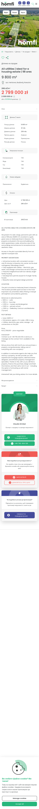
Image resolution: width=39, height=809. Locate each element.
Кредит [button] (4, 386)
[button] (24, 3)
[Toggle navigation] (36, 4)
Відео (6, 12)
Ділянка (17, 52)
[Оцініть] (28, 2)
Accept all (20, 804)
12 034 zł (8, 99)
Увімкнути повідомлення (21, 515)
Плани (14, 12)
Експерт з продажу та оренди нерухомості (19, 427)
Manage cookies (19, 798)
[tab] (20, 109)
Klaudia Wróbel (19, 424)
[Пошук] (19, 2)
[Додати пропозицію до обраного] (3, 58)
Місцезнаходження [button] (8, 381)
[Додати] (24, 2)
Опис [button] (3, 109)
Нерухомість (9, 52)
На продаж (26, 52)
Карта (23, 12)
